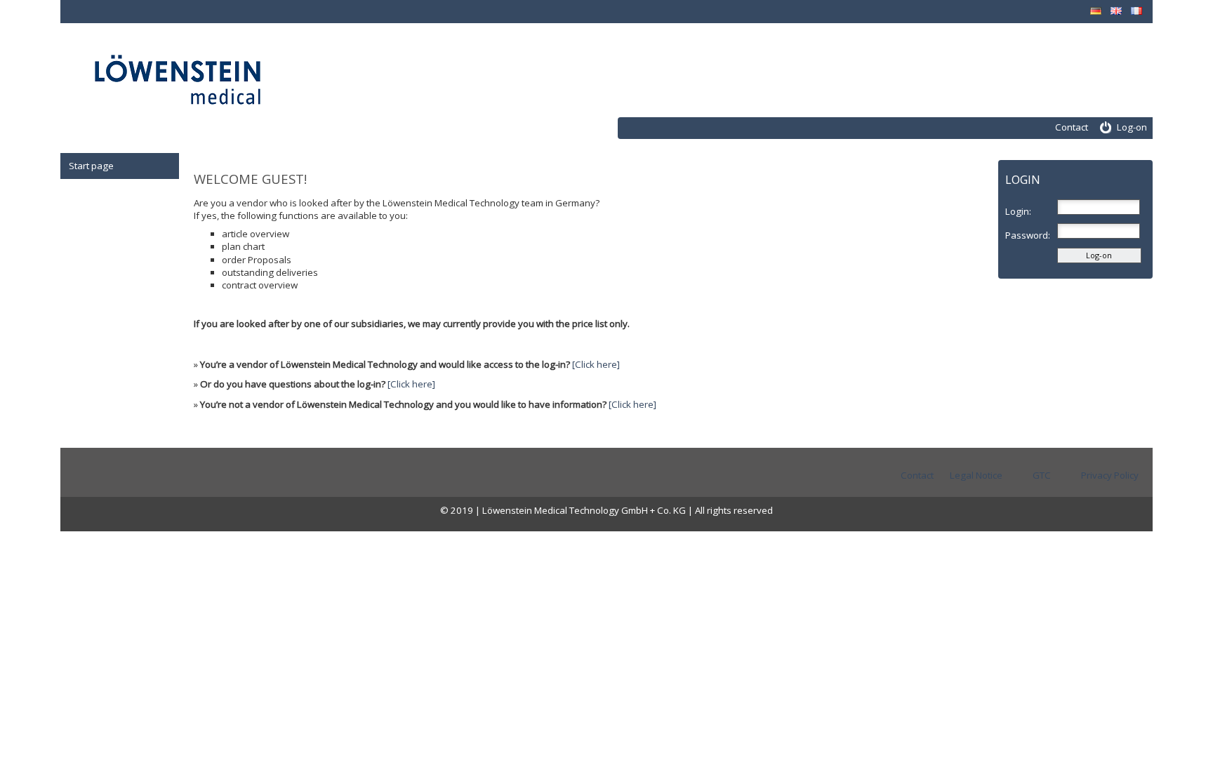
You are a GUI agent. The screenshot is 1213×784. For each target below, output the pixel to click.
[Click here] (596, 364)
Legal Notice (976, 475)
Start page (91, 165)
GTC (1042, 475)
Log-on (1132, 127)
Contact (1071, 127)
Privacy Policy (1110, 475)
